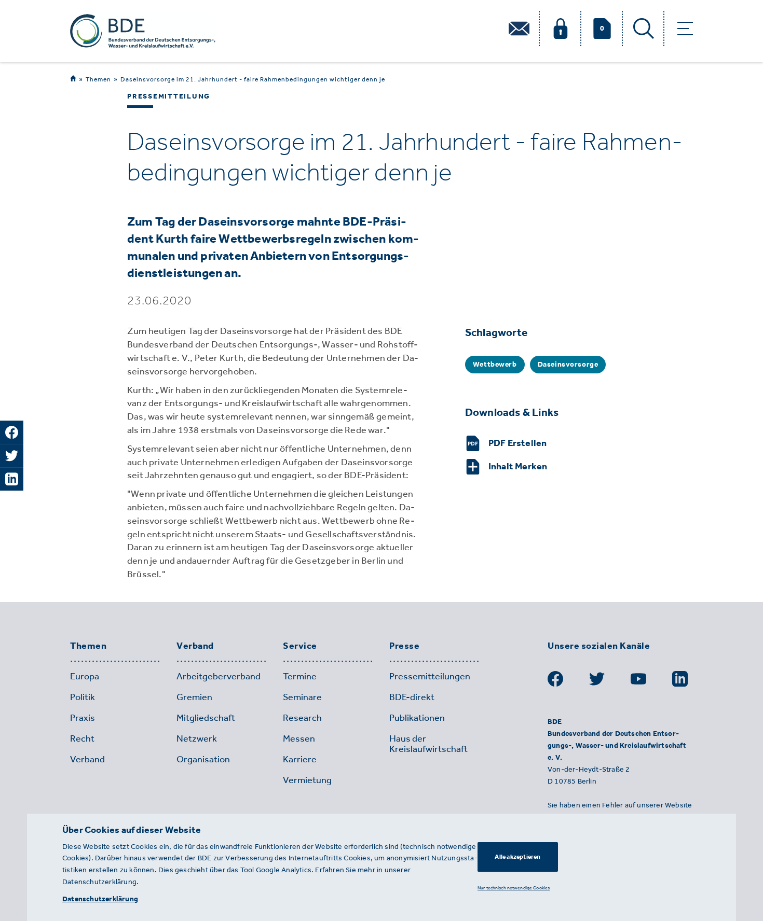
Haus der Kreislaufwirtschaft (428, 744)
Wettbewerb (495, 364)
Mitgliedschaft (205, 717)
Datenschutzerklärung (100, 899)
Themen (98, 79)
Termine (300, 676)
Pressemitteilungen (429, 676)
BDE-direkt (411, 697)
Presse (404, 646)
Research (302, 717)
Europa (84, 676)
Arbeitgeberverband (218, 676)
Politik (82, 697)
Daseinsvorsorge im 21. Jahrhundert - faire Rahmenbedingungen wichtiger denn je (252, 79)
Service (300, 646)
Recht (82, 738)
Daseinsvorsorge (568, 364)
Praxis (82, 717)
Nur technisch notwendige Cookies (514, 887)
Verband (195, 646)
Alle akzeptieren (517, 856)
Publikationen (417, 717)
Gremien (194, 697)
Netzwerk (196, 738)
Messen (299, 738)
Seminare (302, 697)
